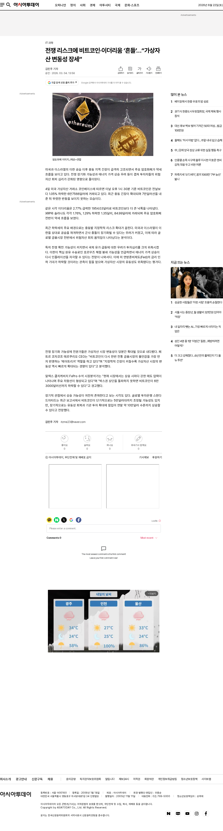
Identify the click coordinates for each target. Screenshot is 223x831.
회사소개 (5, 779)
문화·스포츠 (132, 5)
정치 (73, 5)
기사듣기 (149, 73)
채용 (50, 779)
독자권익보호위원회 (90, 779)
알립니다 (110, 779)
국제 (117, 5)
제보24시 (124, 779)
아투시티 (105, 5)
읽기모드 (130, 73)
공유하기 (121, 73)
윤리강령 (71, 779)
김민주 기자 (51, 69)
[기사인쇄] (158, 69)
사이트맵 (206, 779)
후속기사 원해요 (139, 439)
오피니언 (60, 5)
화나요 (110, 439)
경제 (92, 5)
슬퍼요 (87, 439)
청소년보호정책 (189, 779)
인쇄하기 (158, 73)
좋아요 (64, 439)
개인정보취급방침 (167, 779)
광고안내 (21, 779)
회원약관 (149, 779)
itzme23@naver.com (73, 422)
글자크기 (139, 73)
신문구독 (37, 779)
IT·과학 (49, 43)
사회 (83, 5)
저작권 (136, 779)
